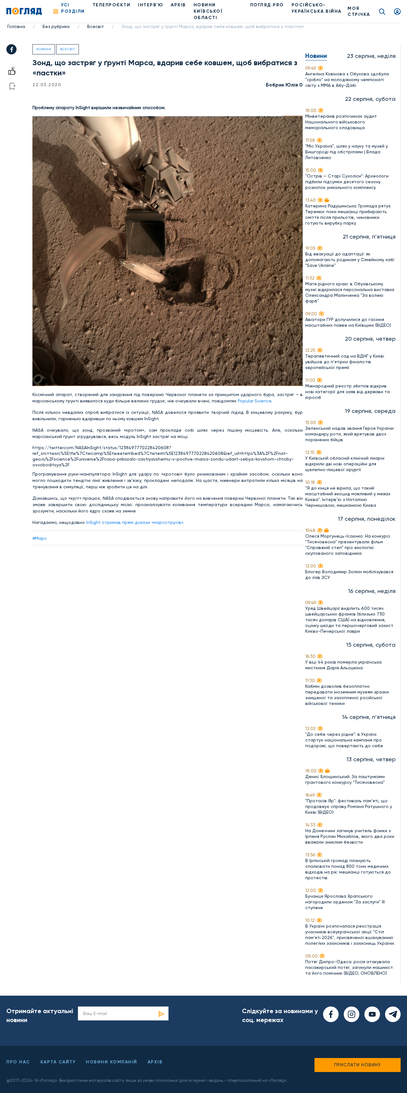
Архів (178, 5)
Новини (43, 49)
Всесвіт (95, 26)
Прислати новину (357, 1064)
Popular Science (254, 400)
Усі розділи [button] (73, 8)
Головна (16, 26)
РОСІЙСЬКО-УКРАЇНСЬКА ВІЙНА (316, 8)
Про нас (18, 1062)
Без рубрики (56, 26)
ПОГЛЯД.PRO (267, 5)
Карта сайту (58, 1062)
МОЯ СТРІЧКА (359, 11)
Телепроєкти (112, 5)
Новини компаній (111, 1062)
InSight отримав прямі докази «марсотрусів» (134, 522)
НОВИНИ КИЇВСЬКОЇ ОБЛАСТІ (208, 11)
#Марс (39, 538)
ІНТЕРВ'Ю (150, 5)
